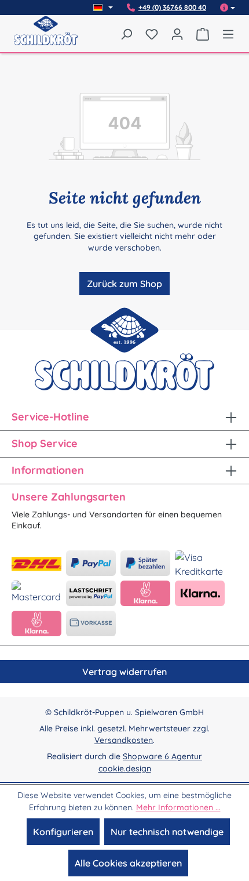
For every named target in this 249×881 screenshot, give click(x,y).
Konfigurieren (63, 832)
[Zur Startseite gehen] (46, 38)
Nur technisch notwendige (167, 832)
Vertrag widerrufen (124, 671)
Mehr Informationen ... (178, 807)
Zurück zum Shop (124, 283)
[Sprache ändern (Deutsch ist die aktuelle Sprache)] (103, 7)
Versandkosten (123, 740)
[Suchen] (126, 33)
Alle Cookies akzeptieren (128, 863)
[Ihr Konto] (177, 33)
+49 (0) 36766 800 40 (172, 7)
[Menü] (225, 33)
